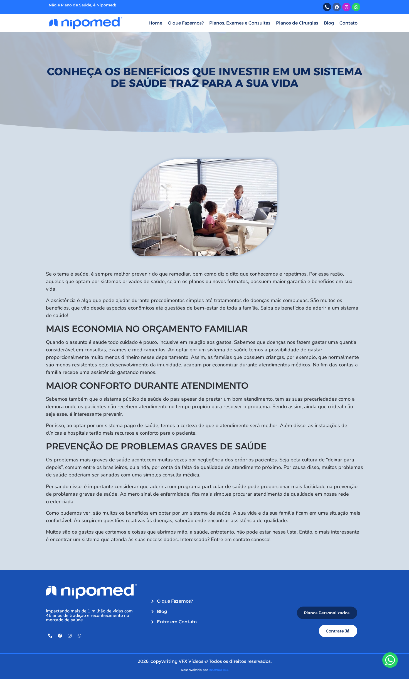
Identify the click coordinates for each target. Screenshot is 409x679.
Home (155, 23)
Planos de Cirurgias (297, 23)
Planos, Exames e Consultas (239, 23)
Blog (329, 23)
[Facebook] (60, 636)
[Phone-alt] (50, 636)
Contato (348, 23)
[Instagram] (69, 636)
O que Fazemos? (186, 23)
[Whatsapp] (79, 636)
